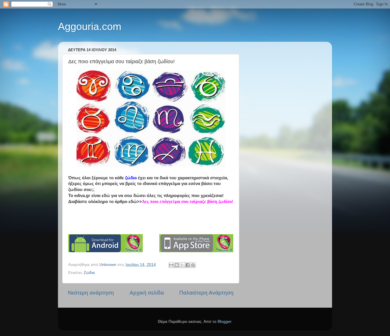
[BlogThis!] (177, 265)
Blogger (224, 321)
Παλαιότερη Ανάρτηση (206, 293)
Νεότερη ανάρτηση (91, 293)
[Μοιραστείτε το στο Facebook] (187, 265)
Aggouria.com (89, 26)
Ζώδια (89, 273)
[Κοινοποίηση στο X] (182, 265)
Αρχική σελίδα (147, 293)
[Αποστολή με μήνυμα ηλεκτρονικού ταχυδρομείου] (171, 265)
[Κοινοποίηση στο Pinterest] (193, 265)
